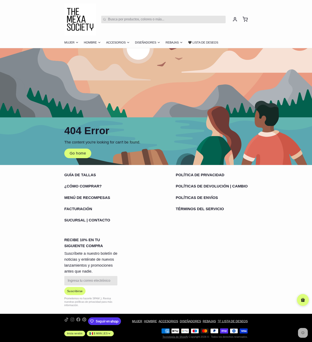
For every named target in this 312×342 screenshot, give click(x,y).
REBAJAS (172, 42)
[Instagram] (72, 321)
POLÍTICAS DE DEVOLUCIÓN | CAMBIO (212, 186)
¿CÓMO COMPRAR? (83, 186)
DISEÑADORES (145, 42)
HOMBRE (90, 42)
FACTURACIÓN (78, 209)
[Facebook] (78, 321)
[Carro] (243, 19)
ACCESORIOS (116, 42)
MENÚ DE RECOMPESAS (87, 198)
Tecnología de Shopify (175, 336)
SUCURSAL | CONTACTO (87, 220)
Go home (78, 153)
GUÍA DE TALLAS (80, 175)
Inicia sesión (74, 333)
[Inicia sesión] (233, 19)
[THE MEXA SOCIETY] (80, 19)
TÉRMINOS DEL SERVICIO (200, 209)
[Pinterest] (84, 321)
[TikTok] (66, 321)
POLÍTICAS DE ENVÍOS (197, 198)
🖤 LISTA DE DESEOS (203, 42)
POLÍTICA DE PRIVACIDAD (200, 175)
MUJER (69, 42)
